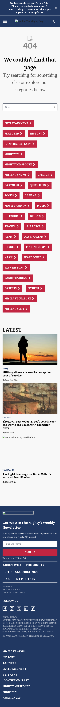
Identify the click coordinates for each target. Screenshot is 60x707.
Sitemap (7, 587)
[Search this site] (53, 21)
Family (5, 368)
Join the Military (16, 680)
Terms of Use (8, 558)
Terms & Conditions (14, 592)
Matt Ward (9, 433)
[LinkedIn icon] (26, 608)
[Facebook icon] (5, 608)
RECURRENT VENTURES (15, 632)
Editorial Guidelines (20, 572)
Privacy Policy (42, 3)
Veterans (10, 674)
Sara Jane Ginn (11, 380)
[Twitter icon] (19, 608)
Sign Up (30, 552)
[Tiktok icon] (33, 608)
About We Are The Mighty (24, 565)
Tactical (9, 663)
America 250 (11, 697)
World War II (8, 470)
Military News (14, 651)
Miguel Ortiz (10, 482)
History (9, 657)
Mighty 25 (10, 692)
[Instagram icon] (12, 608)
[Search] (55, 107)
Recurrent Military (19, 579)
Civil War (6, 418)
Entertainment (14, 668)
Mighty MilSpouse (16, 686)
